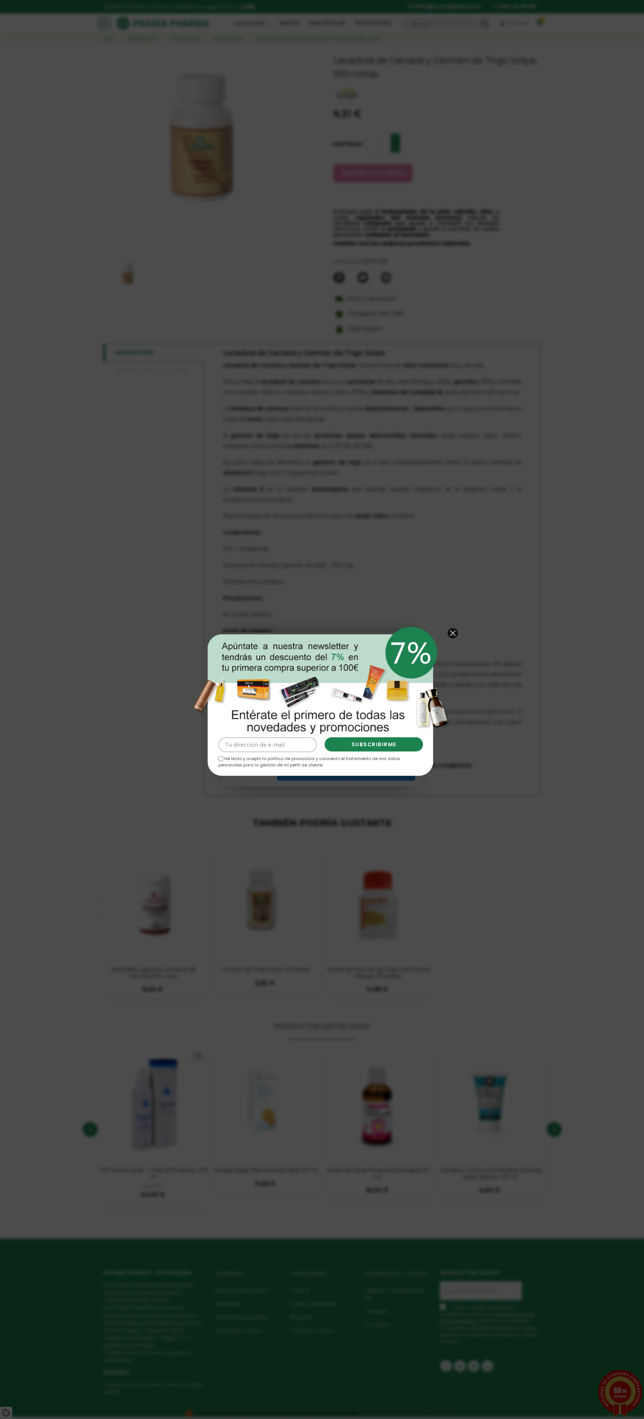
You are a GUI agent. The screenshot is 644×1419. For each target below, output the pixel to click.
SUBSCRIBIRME (374, 744)
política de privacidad (291, 759)
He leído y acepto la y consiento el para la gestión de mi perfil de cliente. (309, 761)
